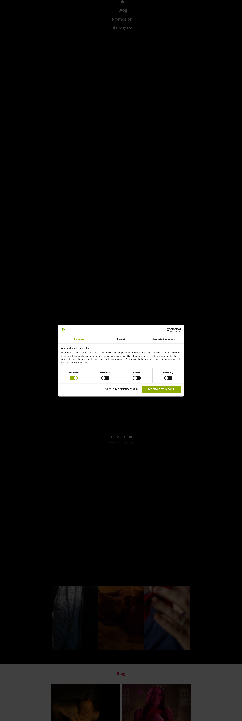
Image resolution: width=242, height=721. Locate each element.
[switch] (105, 378)
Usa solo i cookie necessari (121, 389)
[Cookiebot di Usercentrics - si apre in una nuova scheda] (168, 330)
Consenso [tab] (79, 339)
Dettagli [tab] (121, 339)
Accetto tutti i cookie (161, 389)
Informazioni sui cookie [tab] (162, 339)
